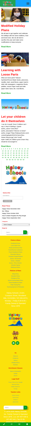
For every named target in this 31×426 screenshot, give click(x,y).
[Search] (25, 232)
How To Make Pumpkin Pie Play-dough (14, 215)
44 (3, 157)
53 (27, 157)
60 (23, 159)
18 (13, 151)
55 (10, 159)
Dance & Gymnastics (15, 371)
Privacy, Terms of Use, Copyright (15, 382)
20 (19, 151)
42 (24, 155)
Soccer (15, 375)
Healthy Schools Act (15, 386)
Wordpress (15, 399)
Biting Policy (15, 273)
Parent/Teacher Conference (16, 250)
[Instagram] (17, 343)
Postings (15, 388)
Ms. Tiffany (5, 211)
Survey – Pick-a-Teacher (15, 263)
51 (22, 157)
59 (21, 159)
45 (5, 157)
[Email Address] (19, 424)
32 (24, 153)
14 (3, 151)
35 (5, 155)
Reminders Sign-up (15, 254)
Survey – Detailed (15, 260)
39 (16, 155)
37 (11, 155)
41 (22, 155)
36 (8, 155)
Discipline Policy (15, 276)
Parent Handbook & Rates (15, 252)
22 (24, 151)
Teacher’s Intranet (15, 395)
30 (19, 153)
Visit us (15, 360)
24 (3, 153)
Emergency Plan (15, 278)
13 (28, 149)
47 (11, 157)
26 (8, 153)
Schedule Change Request (15, 256)
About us (15, 356)
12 (25, 149)
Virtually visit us (16, 362)
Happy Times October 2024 (10, 213)
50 (19, 157)
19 (16, 151)
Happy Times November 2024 (11, 209)
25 (5, 153)
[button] (28, 3)
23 (27, 151)
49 (16, 157)
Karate (15, 373)
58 (18, 159)
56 (12, 159)
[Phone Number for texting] (12, 424)
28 (13, 153)
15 (5, 151)
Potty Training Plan (15, 284)
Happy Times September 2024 (11, 218)
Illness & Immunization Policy (15, 280)
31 (22, 153)
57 (15, 159)
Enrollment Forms (15, 243)
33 (27, 153)
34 (3, 155)
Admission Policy (15, 384)
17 (11, 151)
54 (7, 159)
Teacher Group (15, 397)
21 (22, 151)
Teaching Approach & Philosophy (15, 287)
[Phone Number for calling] (4, 424)
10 (19, 149)
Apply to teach (15, 401)
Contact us (15, 358)
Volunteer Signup (15, 265)
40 (19, 155)
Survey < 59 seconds (15, 258)
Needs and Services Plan (15, 247)
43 (27, 155)
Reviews (15, 364)
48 (13, 157)
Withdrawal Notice (15, 267)
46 (8, 157)
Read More (6, 47)
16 (8, 151)
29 (16, 153)
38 (13, 155)
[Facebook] (13, 343)
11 (22, 149)
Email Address (6, 195)
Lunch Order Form (15, 245)
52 (24, 157)
